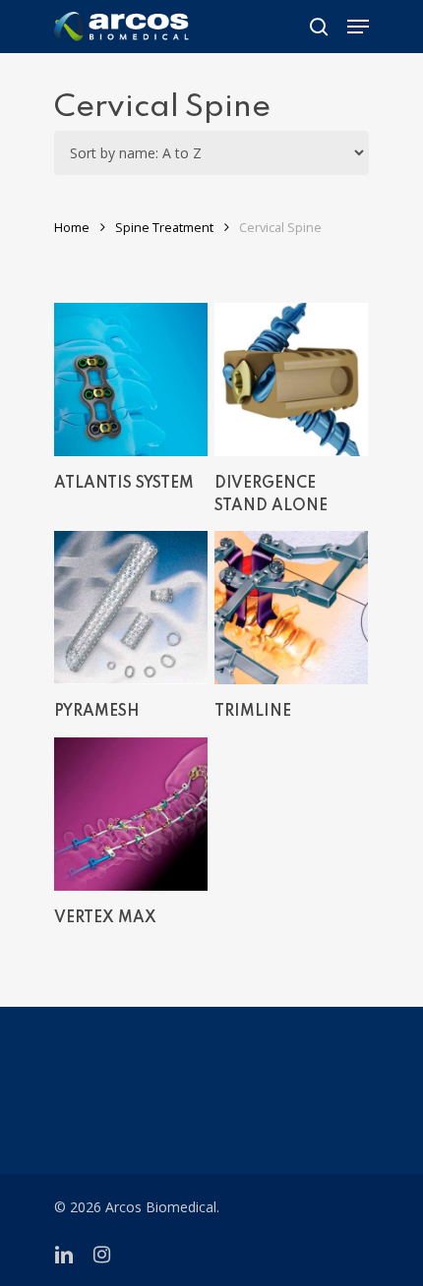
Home (72, 227)
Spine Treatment (164, 227)
